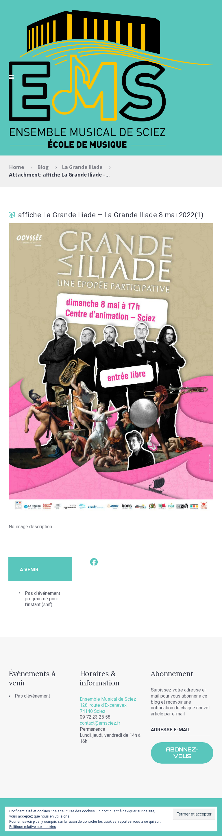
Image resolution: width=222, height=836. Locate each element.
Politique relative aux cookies (32, 827)
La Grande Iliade (82, 167)
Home (16, 167)
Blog (43, 167)
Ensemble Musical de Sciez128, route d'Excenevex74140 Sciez (108, 705)
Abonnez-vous (182, 752)
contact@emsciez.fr (100, 723)
